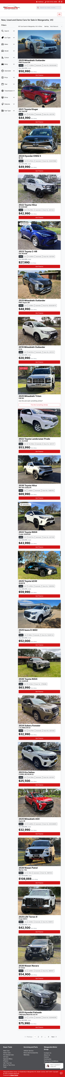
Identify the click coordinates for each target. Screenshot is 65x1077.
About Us (47, 1055)
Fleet (4, 1067)
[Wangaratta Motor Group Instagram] (62, 1)
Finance (5, 1061)
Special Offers (7, 1059)
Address (40, 2)
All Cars (5, 1057)
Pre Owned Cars (8, 1055)
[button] (59, 14)
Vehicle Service (28, 1051)
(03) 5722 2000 (52, 2)
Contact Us (47, 1053)
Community (47, 1059)
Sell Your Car (7, 1063)
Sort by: (46, 26)
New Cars (6, 1051)
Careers (46, 1057)
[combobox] (48, 7)
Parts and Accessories (31, 1053)
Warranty (26, 1055)
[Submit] (38, 7)
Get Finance (39, 75)
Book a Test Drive (9, 1065)
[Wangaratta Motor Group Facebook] (59, 1)
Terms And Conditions (51, 1061)
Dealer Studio (14, 1075)
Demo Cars (6, 1053)
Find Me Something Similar (39, 405)
